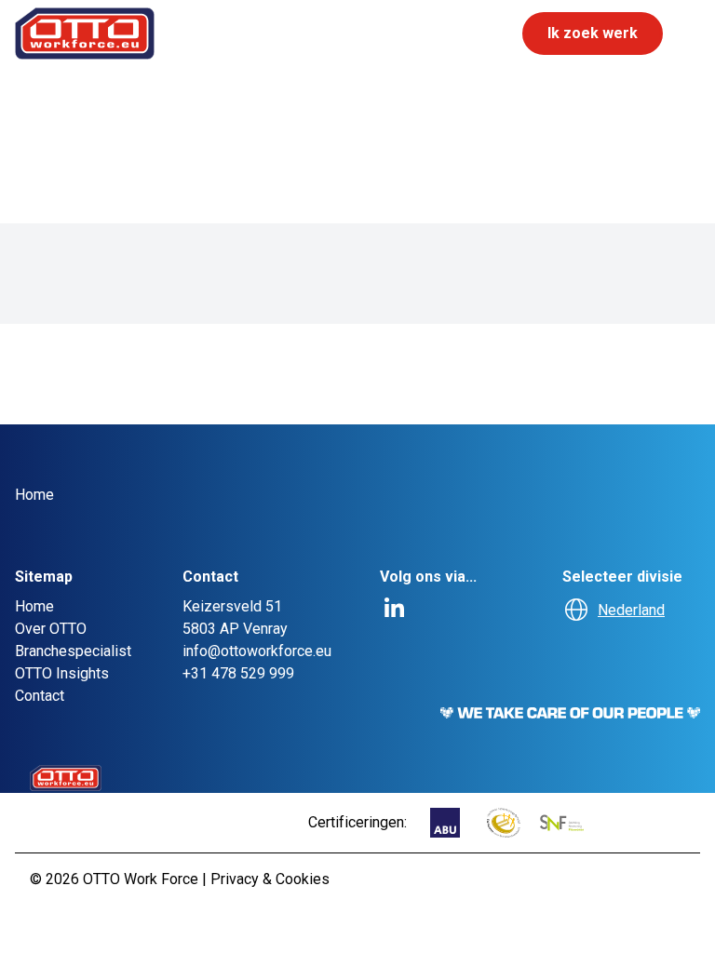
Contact (39, 696)
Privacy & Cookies (270, 879)
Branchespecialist (73, 651)
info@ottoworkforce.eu (256, 651)
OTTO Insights (62, 673)
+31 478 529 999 (238, 673)
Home (34, 606)
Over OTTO (51, 629)
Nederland (631, 610)
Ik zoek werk (592, 33)
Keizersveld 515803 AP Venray (235, 617)
